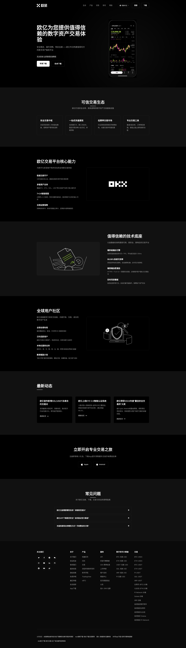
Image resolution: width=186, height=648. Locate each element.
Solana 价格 (138, 596)
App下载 (73, 588)
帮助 (110, 5)
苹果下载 (43, 64)
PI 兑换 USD (120, 577)
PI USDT (137, 573)
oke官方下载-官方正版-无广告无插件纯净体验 (52, 641)
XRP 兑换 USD (121, 573)
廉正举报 (73, 581)
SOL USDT (138, 577)
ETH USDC (138, 561)
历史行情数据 (105, 561)
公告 (101, 584)
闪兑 (83, 561)
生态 (84, 5)
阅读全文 (43, 416)
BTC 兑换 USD (121, 557)
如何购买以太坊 (139, 612)
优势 (97, 5)
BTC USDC (138, 557)
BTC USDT (138, 565)
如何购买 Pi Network (141, 620)
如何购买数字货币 (140, 604)
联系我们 (73, 565)
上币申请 (103, 569)
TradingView (86, 577)
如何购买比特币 (139, 608)
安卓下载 (58, 64)
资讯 (104, 5)
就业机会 (73, 561)
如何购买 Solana (140, 616)
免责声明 (73, 577)
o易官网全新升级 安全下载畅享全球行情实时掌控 (58, 636)
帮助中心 (103, 577)
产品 (91, 5)
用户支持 (103, 573)
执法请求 (73, 584)
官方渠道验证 (105, 581)
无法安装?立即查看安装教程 (46, 57)
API (101, 557)
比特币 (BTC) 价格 (140, 584)
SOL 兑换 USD (121, 569)
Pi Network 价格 (140, 592)
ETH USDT (138, 569)
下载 (145, 5)
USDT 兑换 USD (122, 565)
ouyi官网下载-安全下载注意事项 (85, 636)
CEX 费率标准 (105, 565)
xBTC (84, 581)
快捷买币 (85, 557)
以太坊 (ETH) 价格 (140, 588)
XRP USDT (138, 581)
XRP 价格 (137, 600)
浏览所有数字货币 (88, 569)
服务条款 (73, 569)
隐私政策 (73, 573)
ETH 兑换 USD (121, 561)
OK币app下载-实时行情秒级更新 (122, 636)
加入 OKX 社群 (105, 588)
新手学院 (85, 573)
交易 (83, 565)
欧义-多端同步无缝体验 (104, 636)
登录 (135, 5)
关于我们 (73, 557)
